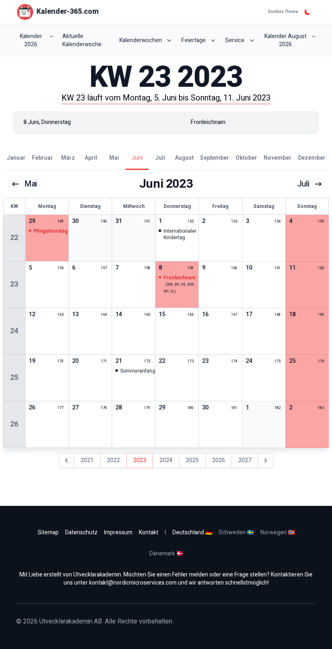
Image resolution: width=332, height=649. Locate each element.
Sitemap (48, 532)
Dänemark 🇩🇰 (166, 553)
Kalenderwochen (140, 40)
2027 (244, 460)
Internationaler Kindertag (180, 234)
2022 (113, 460)
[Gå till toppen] (317, 634)
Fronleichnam (180, 277)
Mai (30, 184)
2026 (218, 460)
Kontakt (148, 532)
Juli (303, 184)
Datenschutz (81, 532)
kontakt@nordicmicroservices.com (133, 582)
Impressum (118, 532)
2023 (139, 460)
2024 (166, 460)
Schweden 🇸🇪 (236, 532)
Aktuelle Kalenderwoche (82, 40)
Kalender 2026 (31, 40)
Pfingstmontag (51, 231)
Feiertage (193, 40)
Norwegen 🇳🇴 (277, 532)
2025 (192, 460)
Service (235, 40)
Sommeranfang (137, 371)
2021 (87, 460)
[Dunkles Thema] (307, 11)
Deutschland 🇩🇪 (192, 532)
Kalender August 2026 (285, 40)
